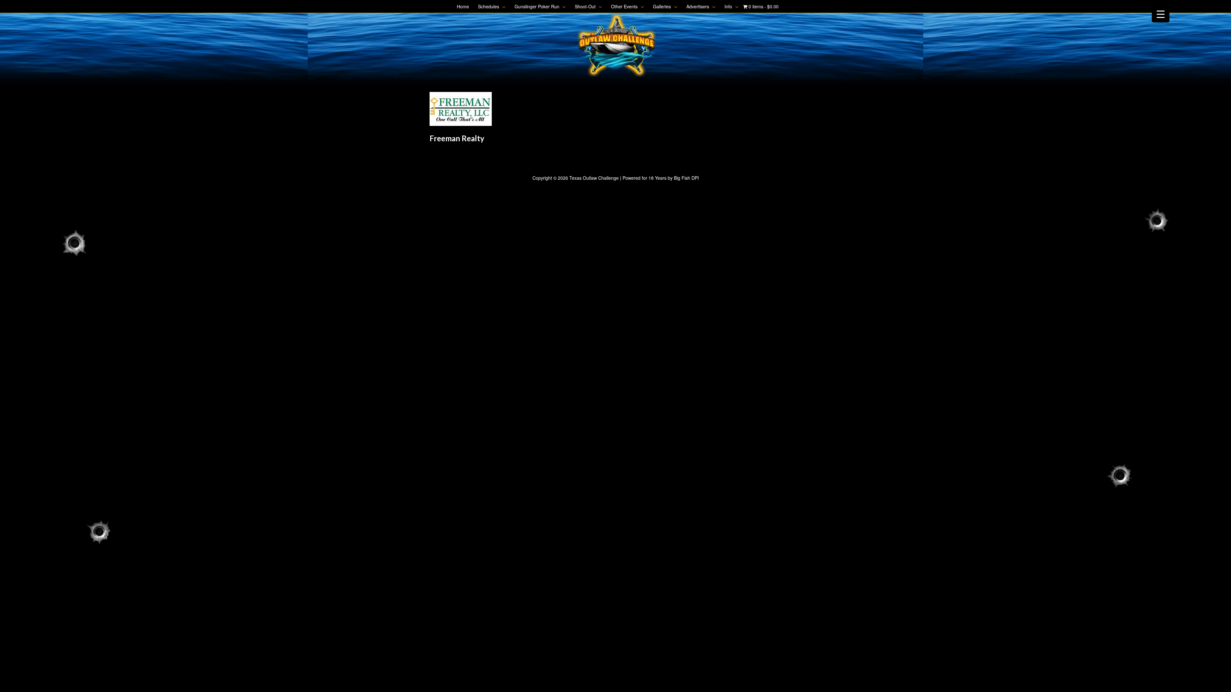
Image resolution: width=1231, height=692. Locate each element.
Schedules (488, 6)
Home (463, 6)
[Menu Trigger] (1160, 13)
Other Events (624, 6)
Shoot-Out (585, 6)
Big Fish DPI (686, 178)
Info (728, 6)
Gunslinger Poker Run (537, 6)
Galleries (662, 6)
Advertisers (697, 6)
